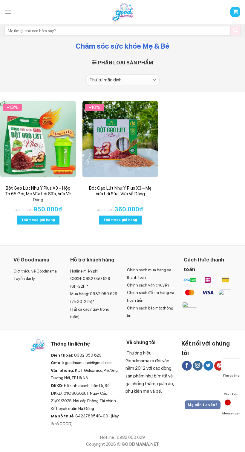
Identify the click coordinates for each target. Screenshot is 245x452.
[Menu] (8, 11)
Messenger (230, 408)
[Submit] (235, 31)
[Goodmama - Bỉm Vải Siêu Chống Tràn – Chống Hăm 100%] (122, 12)
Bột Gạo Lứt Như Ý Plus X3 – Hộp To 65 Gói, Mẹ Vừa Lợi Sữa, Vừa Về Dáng (38, 193)
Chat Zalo (231, 394)
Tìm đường (231, 375)
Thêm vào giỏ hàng (38, 220)
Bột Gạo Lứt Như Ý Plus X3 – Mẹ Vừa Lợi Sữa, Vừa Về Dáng (120, 191)
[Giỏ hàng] (235, 12)
